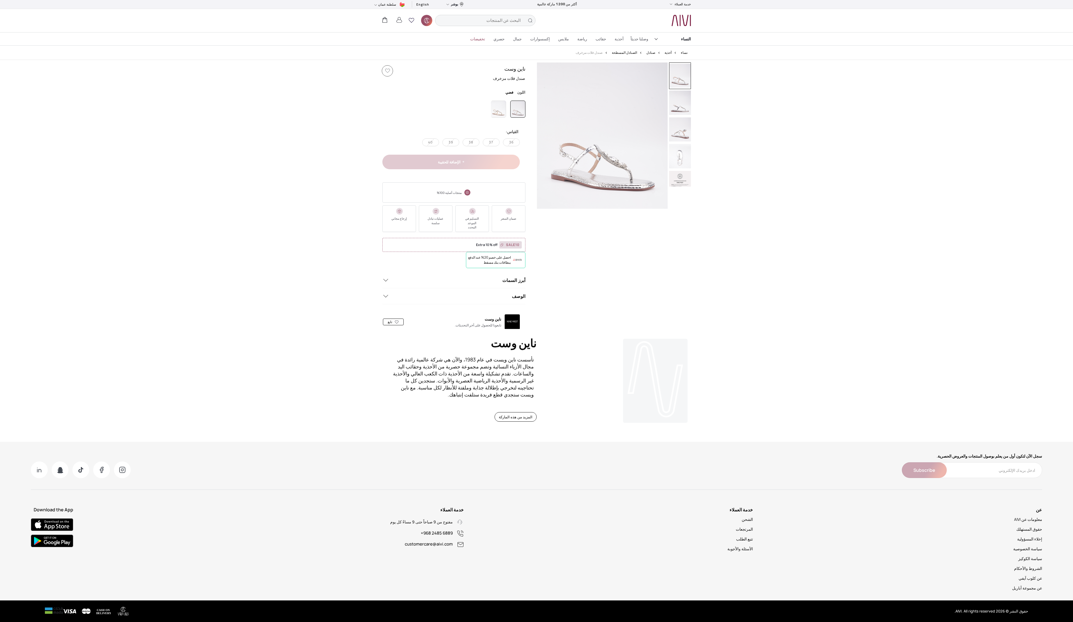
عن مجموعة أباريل (1027, 588)
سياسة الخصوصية (1027, 548)
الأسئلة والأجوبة (740, 548)
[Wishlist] (387, 70)
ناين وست (514, 68)
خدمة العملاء (683, 4)
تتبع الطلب (744, 539)
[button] (411, 20)
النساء (686, 38)
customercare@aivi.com (429, 544)
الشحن (747, 519)
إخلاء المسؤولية (1029, 539)
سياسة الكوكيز (1030, 558)
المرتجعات (744, 529)
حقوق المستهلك (1029, 529)
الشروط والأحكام (1028, 568)
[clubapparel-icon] (426, 20)
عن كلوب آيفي (1030, 578)
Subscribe (924, 470)
